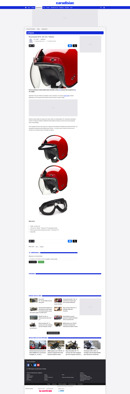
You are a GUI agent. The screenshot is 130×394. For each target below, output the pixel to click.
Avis (44, 7)
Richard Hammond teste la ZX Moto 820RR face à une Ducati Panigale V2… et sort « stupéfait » (37, 352)
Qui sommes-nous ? (72, 384)
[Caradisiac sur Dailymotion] (35, 365)
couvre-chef (66, 95)
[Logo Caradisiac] (65, 5)
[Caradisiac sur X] (31, 365)
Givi (60, 90)
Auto (71, 7)
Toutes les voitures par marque (68, 377)
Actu (29, 7)
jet (75, 90)
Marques (61, 7)
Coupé (45, 374)
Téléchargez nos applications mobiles (37, 368)
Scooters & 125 (54, 7)
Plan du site (82, 374)
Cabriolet (46, 376)
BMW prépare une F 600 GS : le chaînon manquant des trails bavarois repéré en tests (70, 325)
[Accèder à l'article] (34, 300)
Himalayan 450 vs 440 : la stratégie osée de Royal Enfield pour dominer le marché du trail (92, 352)
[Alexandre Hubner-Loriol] (31, 42)
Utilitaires (46, 379)
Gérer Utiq (82, 380)
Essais (33, 7)
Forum (47, 7)
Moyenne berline (30, 376)
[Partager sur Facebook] (70, 45)
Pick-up (45, 378)
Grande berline (29, 377)
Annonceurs (54, 384)
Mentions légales (83, 375)
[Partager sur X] (75, 45)
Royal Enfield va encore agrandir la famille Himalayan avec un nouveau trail (70, 318)
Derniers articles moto (35, 296)
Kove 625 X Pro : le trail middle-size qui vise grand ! (45, 301)
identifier (48, 259)
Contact (48, 384)
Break (28, 378)
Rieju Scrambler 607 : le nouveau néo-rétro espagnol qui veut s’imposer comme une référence (74, 352)
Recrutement (80, 384)
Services (67, 7)
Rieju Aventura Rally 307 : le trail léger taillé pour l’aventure (70, 309)
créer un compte (54, 259)
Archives (81, 372)
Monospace (29, 379)
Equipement (39, 7)
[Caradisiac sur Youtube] (38, 365)
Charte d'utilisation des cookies (86, 377)
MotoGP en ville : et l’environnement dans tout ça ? (45, 318)
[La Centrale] (45, 392)
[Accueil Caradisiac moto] (25, 7)
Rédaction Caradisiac (62, 384)
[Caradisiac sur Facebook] (28, 365)
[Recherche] (101, 7)
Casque (41, 246)
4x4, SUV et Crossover (48, 377)
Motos (63, 374)
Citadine (28, 374)
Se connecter (33, 262)
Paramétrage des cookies (85, 379)
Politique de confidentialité (85, 376)
